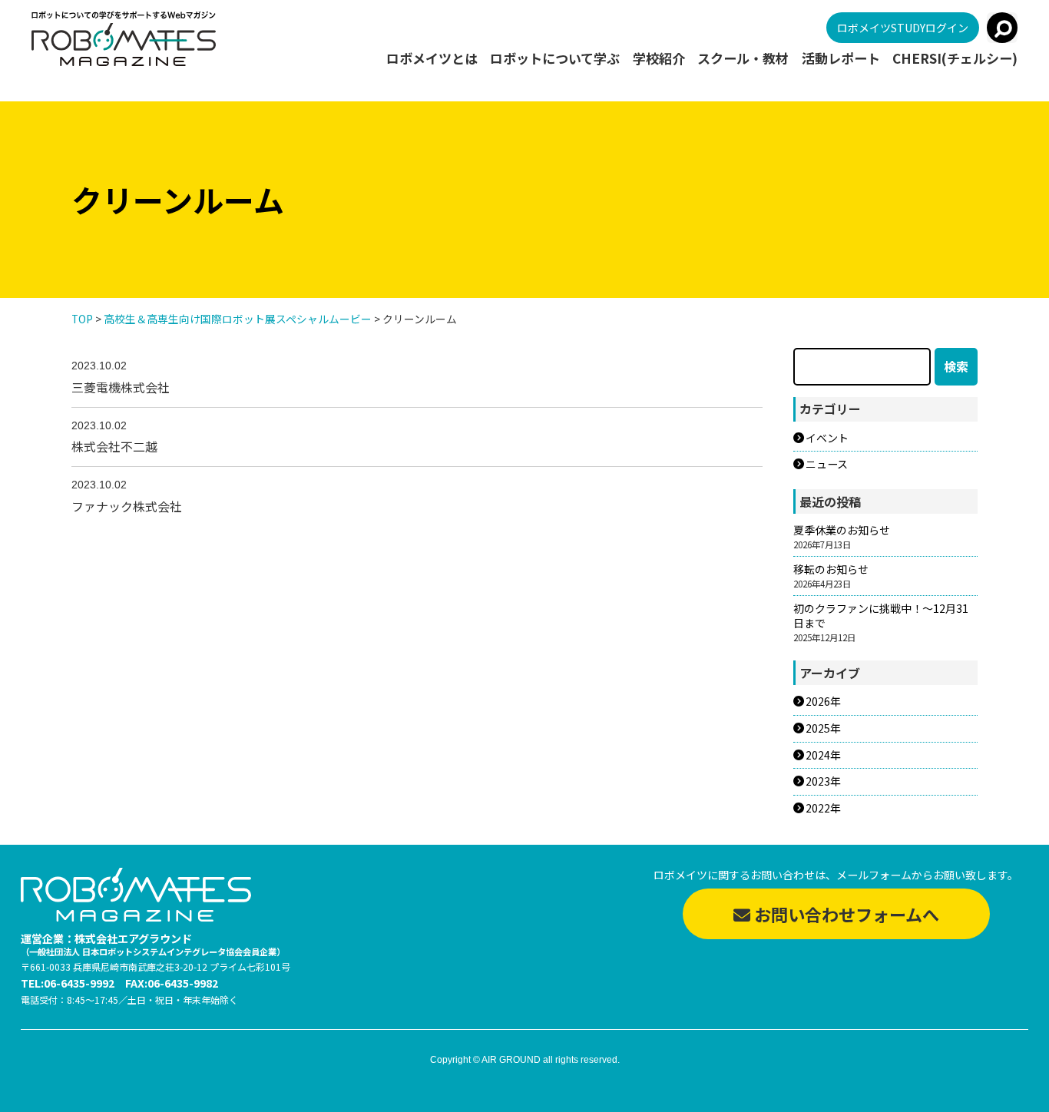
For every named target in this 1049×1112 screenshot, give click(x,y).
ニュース (827, 464)
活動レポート (841, 58)
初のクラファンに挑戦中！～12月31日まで (880, 616)
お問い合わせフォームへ (844, 914)
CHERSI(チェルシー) (955, 58)
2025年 (823, 728)
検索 (956, 366)
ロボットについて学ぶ (555, 58)
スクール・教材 (743, 58)
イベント (827, 438)
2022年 (823, 808)
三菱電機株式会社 (120, 387)
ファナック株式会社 (126, 506)
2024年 (823, 755)
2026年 (823, 701)
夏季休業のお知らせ (841, 530)
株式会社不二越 (114, 446)
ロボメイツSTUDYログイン (902, 27)
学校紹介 (659, 58)
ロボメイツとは (432, 58)
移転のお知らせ (831, 569)
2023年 (823, 781)
